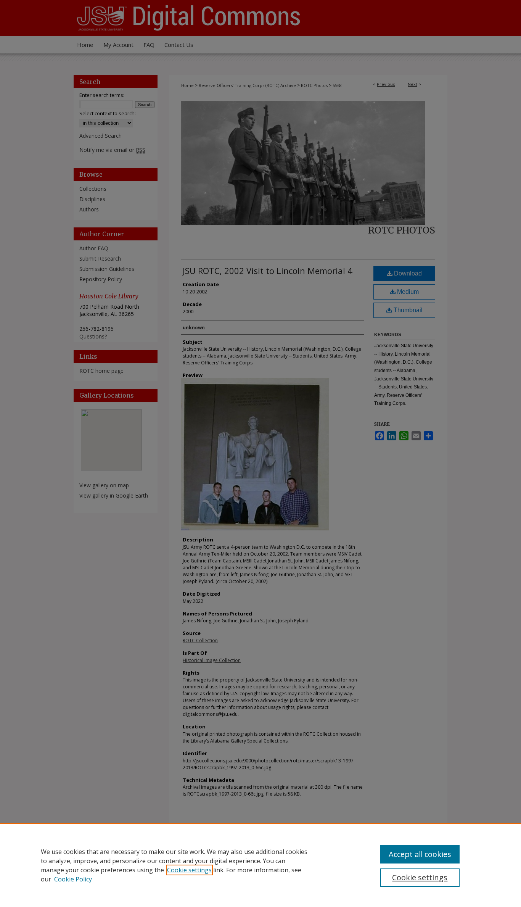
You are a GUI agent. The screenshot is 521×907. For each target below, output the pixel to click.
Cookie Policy (73, 879)
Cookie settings (189, 870)
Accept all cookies (420, 854)
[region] (260, 865)
